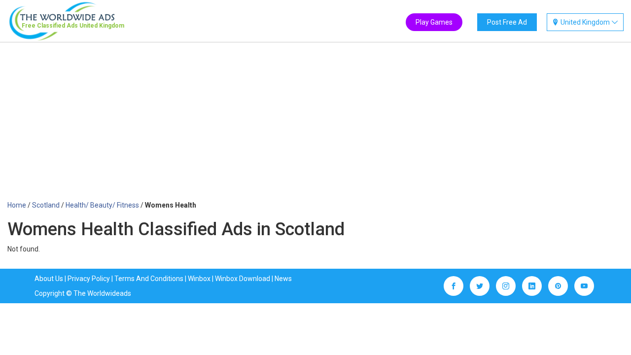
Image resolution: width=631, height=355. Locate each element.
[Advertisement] (315, 126)
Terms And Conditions (148, 279)
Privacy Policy (89, 279)
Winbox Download (242, 279)
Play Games (434, 22)
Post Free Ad (507, 22)
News (283, 279)
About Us (49, 279)
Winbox (199, 279)
